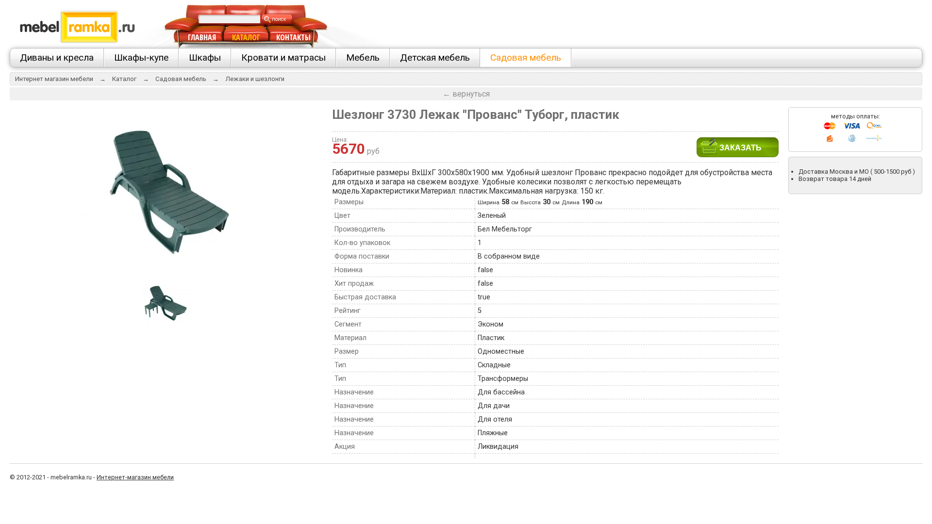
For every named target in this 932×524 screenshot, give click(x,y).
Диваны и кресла (57, 57)
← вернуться (466, 93)
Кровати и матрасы (283, 57)
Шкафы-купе (141, 57)
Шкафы (205, 57)
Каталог (124, 78)
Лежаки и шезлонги (254, 78)
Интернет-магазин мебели (135, 477)
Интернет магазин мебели (54, 78)
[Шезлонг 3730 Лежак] (166, 274)
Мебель (363, 57)
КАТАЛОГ (246, 37)
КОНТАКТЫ (293, 37)
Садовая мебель (525, 57)
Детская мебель (435, 57)
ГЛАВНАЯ (202, 37)
